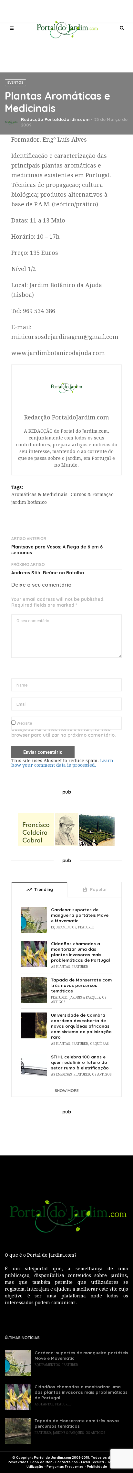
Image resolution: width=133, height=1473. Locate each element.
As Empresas (61, 1074)
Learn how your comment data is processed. (62, 763)
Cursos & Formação (92, 494)
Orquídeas (99, 1043)
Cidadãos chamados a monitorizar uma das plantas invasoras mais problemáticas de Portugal (80, 952)
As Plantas (60, 967)
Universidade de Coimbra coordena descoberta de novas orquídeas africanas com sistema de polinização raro (81, 1026)
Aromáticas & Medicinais (39, 494)
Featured (86, 927)
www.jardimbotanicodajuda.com (58, 353)
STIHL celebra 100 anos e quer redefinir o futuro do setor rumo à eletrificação (80, 1062)
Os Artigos (101, 1074)
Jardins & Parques (84, 997)
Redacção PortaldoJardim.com (55, 119)
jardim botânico (29, 502)
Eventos (15, 83)
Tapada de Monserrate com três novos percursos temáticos (81, 985)
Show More (67, 1090)
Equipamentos (63, 927)
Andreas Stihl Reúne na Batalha (47, 573)
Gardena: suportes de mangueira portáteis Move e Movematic (79, 915)
